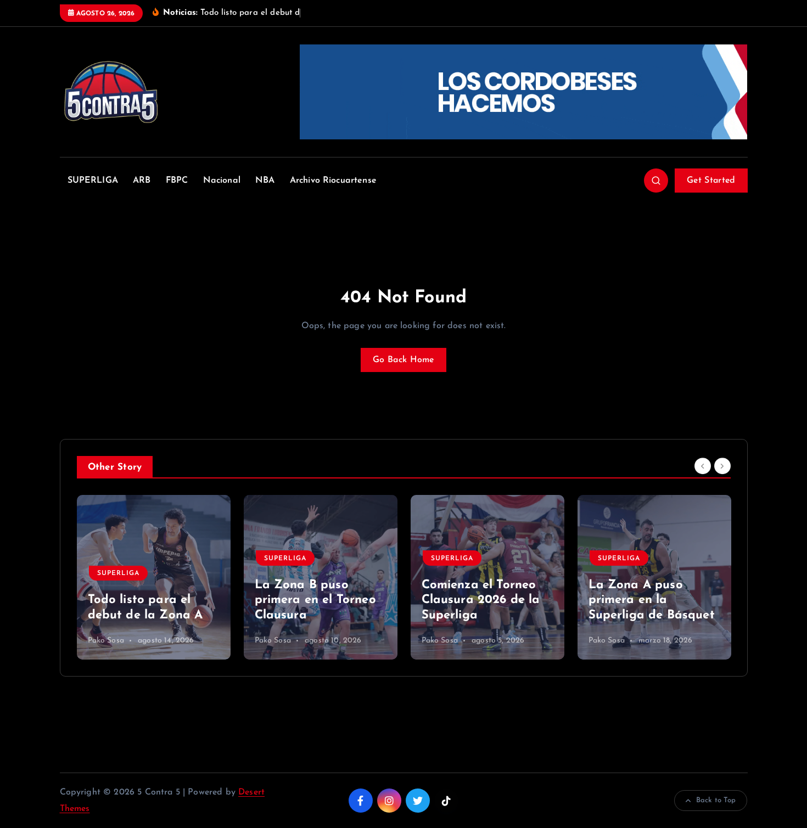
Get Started (711, 180)
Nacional (221, 180)
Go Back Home (403, 360)
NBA (264, 180)
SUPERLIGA (93, 180)
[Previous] (702, 466)
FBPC (177, 180)
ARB (141, 180)
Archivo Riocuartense (333, 180)
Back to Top (716, 800)
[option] (154, 577)
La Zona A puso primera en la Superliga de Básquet (652, 600)
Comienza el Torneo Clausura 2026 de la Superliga (481, 600)
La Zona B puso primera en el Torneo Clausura (315, 600)
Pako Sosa (106, 641)
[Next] (722, 466)
